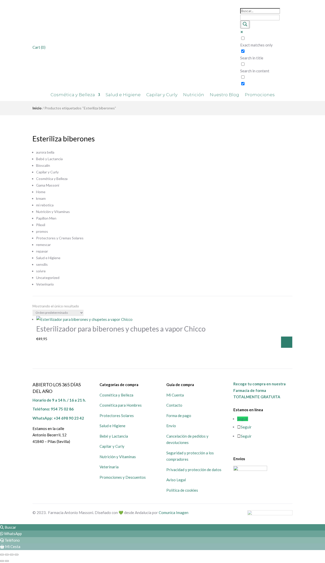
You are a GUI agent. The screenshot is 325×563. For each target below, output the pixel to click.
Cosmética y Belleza (73, 95)
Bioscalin (43, 165)
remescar (43, 244)
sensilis (42, 264)
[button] (8, 527)
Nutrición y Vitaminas (53, 211)
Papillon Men (46, 218)
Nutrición (193, 95)
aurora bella (45, 152)
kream (41, 198)
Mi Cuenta (175, 395)
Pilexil (40, 225)
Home (40, 192)
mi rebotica (45, 205)
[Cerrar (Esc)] (16, 554)
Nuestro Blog (224, 95)
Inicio (37, 108)
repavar (42, 251)
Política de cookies (182, 490)
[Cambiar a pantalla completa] (7, 554)
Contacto (174, 405)
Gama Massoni (47, 185)
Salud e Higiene (123, 95)
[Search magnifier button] (245, 24)
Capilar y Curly (161, 95)
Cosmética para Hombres (121, 405)
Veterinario (45, 284)
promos (42, 231)
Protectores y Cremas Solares (60, 238)
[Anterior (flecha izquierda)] (2, 561)
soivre (41, 271)
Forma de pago (178, 415)
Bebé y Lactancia (49, 159)
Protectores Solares (117, 415)
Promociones (260, 95)
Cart (38, 47)
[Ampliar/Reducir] (2, 554)
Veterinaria (109, 467)
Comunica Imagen (173, 512)
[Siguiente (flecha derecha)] (7, 561)
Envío (171, 425)
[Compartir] (12, 554)
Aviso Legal (176, 479)
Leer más (286, 342)
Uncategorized (47, 277)
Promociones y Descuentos (123, 477)
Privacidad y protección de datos (193, 469)
